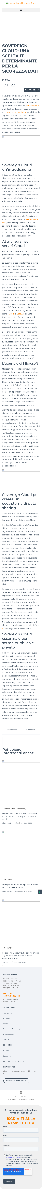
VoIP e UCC (7, 1013)
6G (3, 629)
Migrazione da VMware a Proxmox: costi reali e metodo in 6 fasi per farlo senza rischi (19, 816)
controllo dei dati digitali (16, 112)
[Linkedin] (21, 1092)
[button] (21, 10)
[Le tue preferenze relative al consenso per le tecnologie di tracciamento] (40, 892)
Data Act (20, 314)
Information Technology (12, 1029)
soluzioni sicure (32, 106)
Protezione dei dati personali (13, 1061)
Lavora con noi (8, 1056)
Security (6, 1023)
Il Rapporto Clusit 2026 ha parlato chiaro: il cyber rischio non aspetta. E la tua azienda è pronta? (20, 955)
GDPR (12, 314)
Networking (7, 1018)
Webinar (6, 1039)
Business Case (8, 1034)
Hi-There (6, 1051)
